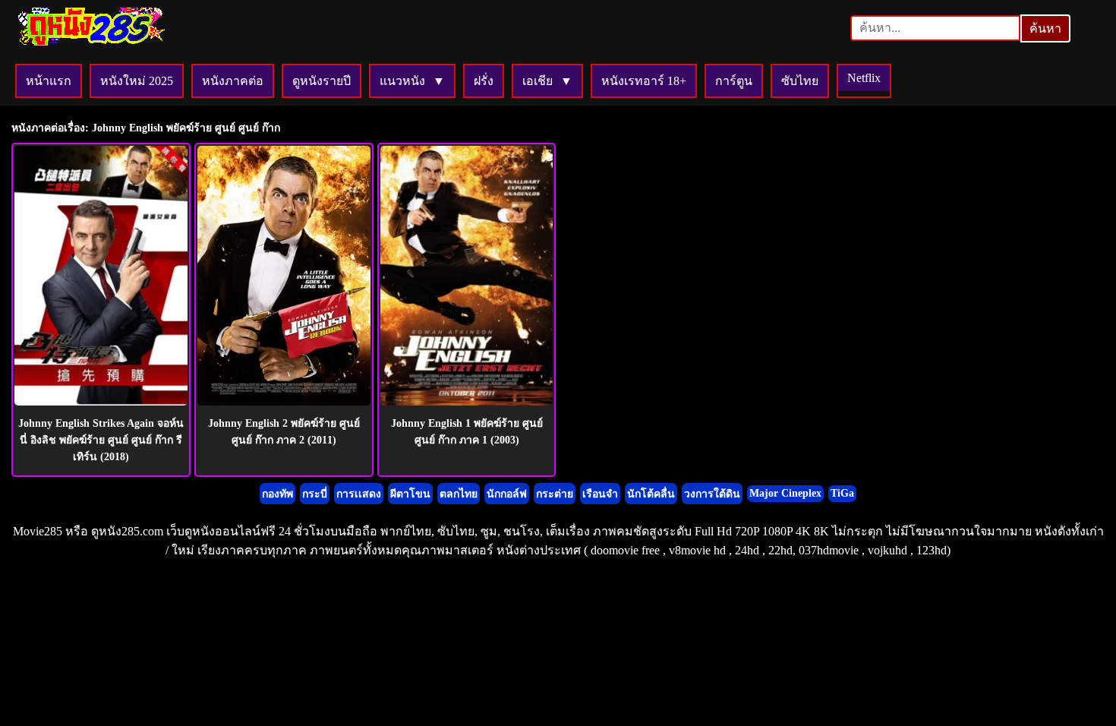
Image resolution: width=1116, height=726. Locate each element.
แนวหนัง (402, 80)
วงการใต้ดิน (712, 494)
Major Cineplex (785, 493)
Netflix (864, 77)
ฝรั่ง (483, 80)
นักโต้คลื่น (651, 494)
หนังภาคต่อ (232, 80)
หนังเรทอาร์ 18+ (643, 80)
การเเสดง (358, 494)
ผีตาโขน (410, 494)
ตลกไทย (459, 494)
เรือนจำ (600, 494)
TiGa (842, 493)
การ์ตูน (733, 80)
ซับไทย (799, 80)
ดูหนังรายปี (321, 80)
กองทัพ (277, 494)
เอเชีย (537, 80)
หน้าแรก (48, 80)
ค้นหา (1045, 28)
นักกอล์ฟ (507, 494)
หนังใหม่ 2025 (136, 80)
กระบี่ (314, 494)
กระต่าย (554, 494)
